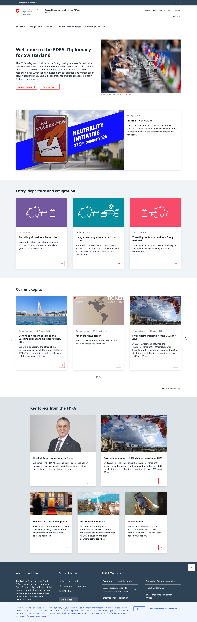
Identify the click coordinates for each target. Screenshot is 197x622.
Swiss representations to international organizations (116, 589)
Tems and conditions (36, 616)
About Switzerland (155, 587)
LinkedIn (66, 590)
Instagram (67, 586)
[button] (20, 26)
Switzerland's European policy (160, 581)
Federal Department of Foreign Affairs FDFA (63, 11)
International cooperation (115, 597)
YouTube (82, 586)
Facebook (67, 581)
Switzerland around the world (117, 581)
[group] (41, 333)
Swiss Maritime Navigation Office (159, 596)
